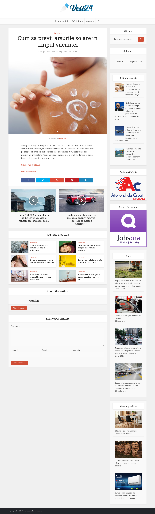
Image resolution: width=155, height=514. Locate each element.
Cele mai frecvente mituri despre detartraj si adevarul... (89, 247)
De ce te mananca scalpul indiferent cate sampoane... (42, 261)
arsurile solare (29, 171)
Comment (15, 326)
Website (76, 350)
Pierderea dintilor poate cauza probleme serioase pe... (89, 277)
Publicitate (77, 21)
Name (14, 350)
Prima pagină (61, 21)
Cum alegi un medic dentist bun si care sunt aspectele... (41, 277)
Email (45, 350)
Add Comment (52, 51)
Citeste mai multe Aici (30, 165)
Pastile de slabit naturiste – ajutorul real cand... (90, 261)
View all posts (18, 308)
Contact (90, 21)
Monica (65, 51)
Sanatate (58, 33)
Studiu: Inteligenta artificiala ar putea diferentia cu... (39, 247)
